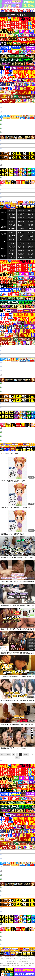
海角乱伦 (21, 250)
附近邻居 (12, 225)
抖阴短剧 (21, 257)
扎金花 (21, 236)
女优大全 (21, 243)
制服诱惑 (30, 250)
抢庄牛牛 (21, 232)
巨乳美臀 (30, 218)
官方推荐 (3, 234)
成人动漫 (30, 214)
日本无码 (30, 210)
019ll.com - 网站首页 (16, 14)
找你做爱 (30, 225)
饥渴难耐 (21, 225)
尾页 (17, 757)
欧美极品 (21, 214)
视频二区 (3, 219)
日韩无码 (30, 257)
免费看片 (3, 256)
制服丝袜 (21, 221)
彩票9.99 (12, 236)
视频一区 (3, 212)
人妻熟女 (12, 221)
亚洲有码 (12, 214)
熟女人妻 (21, 247)
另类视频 (30, 221)
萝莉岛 (30, 243)
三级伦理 (12, 218)
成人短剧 (30, 254)
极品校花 (12, 257)
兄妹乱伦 (21, 254)
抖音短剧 (12, 239)
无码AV (3, 241)
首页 (2, 754)
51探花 (30, 239)
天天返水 (30, 236)
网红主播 (21, 210)
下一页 (25, 754)
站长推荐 (3, 227)
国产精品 (12, 210)
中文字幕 (21, 218)
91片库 (12, 243)
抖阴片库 (3, 248)
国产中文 (12, 254)
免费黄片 (30, 247)
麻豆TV (21, 239)
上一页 (8, 754)
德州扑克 (30, 232)
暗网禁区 (12, 250)
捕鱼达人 (12, 232)
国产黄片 (12, 247)
